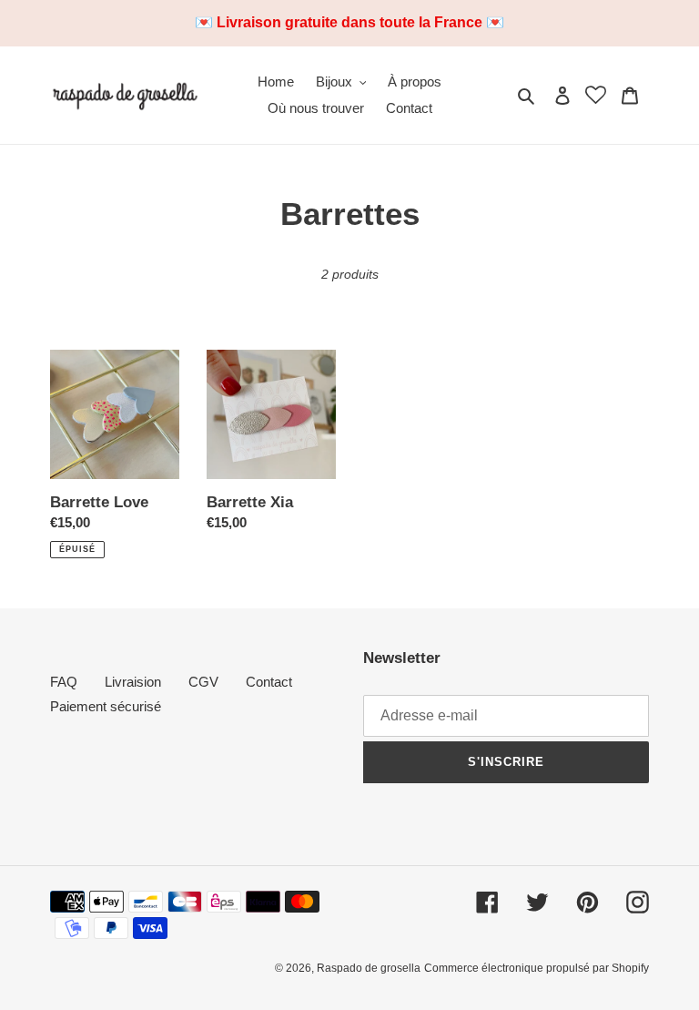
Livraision (133, 681)
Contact (269, 681)
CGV (203, 681)
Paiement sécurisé (105, 706)
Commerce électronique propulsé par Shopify (536, 968)
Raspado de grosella (368, 968)
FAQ (63, 681)
